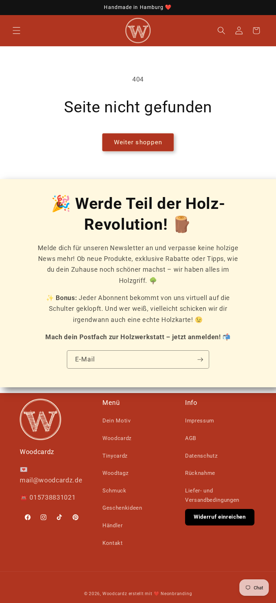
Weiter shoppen (138, 142)
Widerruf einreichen (220, 517)
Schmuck (114, 490)
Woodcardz (117, 438)
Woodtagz (115, 473)
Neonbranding (176, 593)
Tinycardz (115, 456)
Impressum (199, 420)
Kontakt (112, 543)
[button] (16, 30)
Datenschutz (201, 456)
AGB (190, 438)
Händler (112, 525)
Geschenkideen (122, 508)
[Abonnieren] (200, 359)
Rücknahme (200, 473)
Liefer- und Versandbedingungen (212, 495)
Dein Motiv (116, 420)
